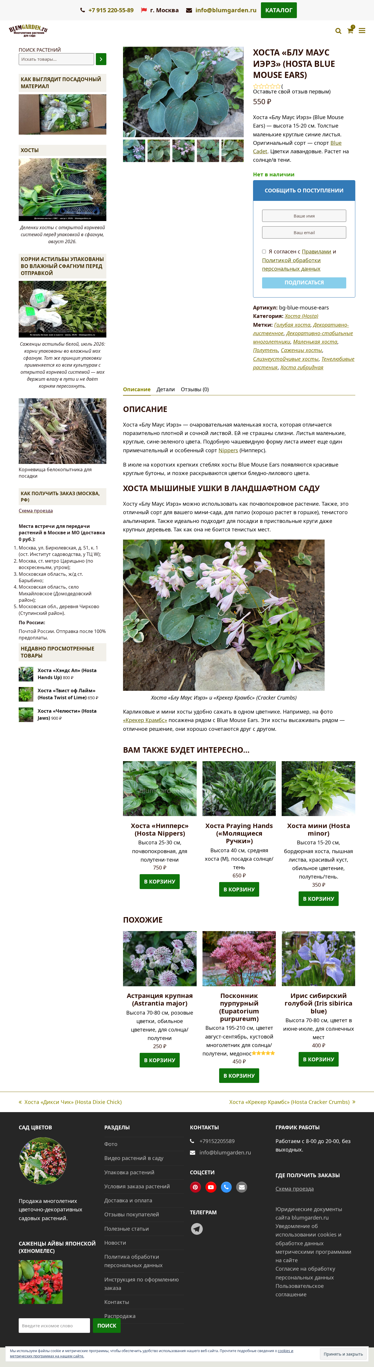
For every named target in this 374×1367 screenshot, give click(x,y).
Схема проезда (36, 510)
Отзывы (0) (195, 389)
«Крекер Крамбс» (145, 719)
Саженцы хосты (301, 350)
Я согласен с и (299, 260)
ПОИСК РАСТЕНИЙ (40, 50)
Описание (137, 389)
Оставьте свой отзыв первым (291, 91)
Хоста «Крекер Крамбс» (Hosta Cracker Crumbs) (289, 1102)
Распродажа (120, 1315)
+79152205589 (217, 1141)
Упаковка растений (129, 1172)
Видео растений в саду (133, 1157)
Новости (115, 1242)
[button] (362, 30)
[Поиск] (101, 59)
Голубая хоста (292, 324)
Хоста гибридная (301, 367)
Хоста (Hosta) (301, 315)
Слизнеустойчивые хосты (285, 358)
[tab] (137, 389)
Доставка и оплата (128, 1200)
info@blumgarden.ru (226, 10)
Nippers (228, 450)
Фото (110, 1143)
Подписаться (304, 282)
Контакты (116, 1301)
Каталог (278, 10)
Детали (166, 389)
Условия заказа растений (137, 1186)
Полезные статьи (126, 1228)
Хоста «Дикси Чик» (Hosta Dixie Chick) (70, 1102)
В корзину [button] (159, 881)
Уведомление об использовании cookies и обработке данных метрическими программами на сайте (314, 1243)
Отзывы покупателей (131, 1214)
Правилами (316, 251)
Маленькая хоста (315, 341)
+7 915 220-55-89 (110, 10)
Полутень (265, 350)
